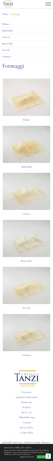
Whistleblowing (26, 417)
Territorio (26, 392)
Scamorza (6, 56)
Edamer (6, 24)
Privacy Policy (26, 427)
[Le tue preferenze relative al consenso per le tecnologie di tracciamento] (48, 456)
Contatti (26, 422)
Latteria (6, 37)
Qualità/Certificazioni (26, 397)
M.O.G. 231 (27, 412)
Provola (6, 50)
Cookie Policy (26, 432)
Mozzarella (7, 43)
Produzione (26, 402)
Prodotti (26, 407)
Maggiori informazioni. (27, 457)
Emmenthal (7, 30)
